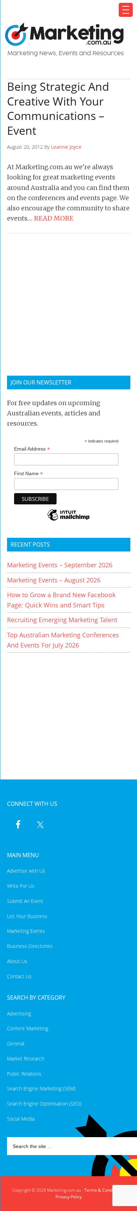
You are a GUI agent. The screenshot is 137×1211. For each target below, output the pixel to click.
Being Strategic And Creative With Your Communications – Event (58, 108)
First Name (28, 473)
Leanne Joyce (66, 147)
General (15, 1043)
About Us (17, 961)
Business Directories (30, 946)
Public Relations (24, 1073)
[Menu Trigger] (126, 10)
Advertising (19, 1013)
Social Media (20, 1118)
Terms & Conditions (103, 1190)
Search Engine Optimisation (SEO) (44, 1103)
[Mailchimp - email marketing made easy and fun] (68, 520)
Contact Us (19, 976)
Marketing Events (26, 931)
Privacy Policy (69, 1197)
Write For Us (20, 885)
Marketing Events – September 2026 (59, 565)
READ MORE (53, 218)
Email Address (32, 449)
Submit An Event (25, 901)
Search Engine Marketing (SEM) (41, 1088)
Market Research (25, 1058)
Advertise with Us (26, 870)
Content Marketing (27, 1028)
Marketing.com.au (64, 39)
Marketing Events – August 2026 (53, 580)
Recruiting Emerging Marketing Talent (62, 620)
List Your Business (27, 916)
